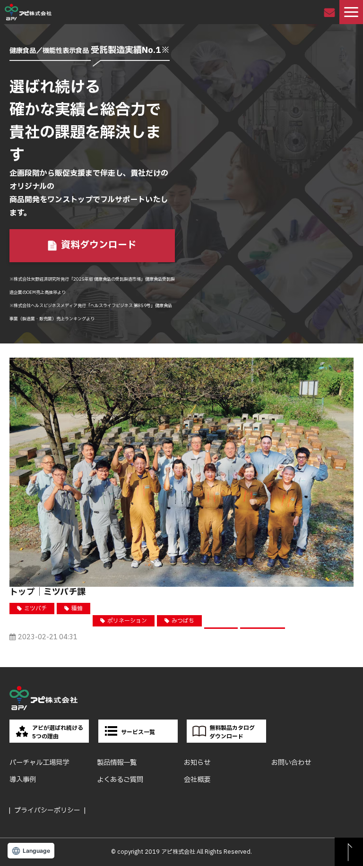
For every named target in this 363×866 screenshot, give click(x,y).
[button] (351, 12)
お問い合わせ (330, 12)
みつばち (183, 621)
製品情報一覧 (117, 763)
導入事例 (22, 780)
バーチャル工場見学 (39, 763)
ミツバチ (35, 608)
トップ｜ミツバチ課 (47, 592)
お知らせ (197, 763)
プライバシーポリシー (47, 810)
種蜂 (77, 608)
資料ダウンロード (99, 245)
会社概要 (197, 780)
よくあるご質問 (120, 780)
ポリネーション (127, 621)
